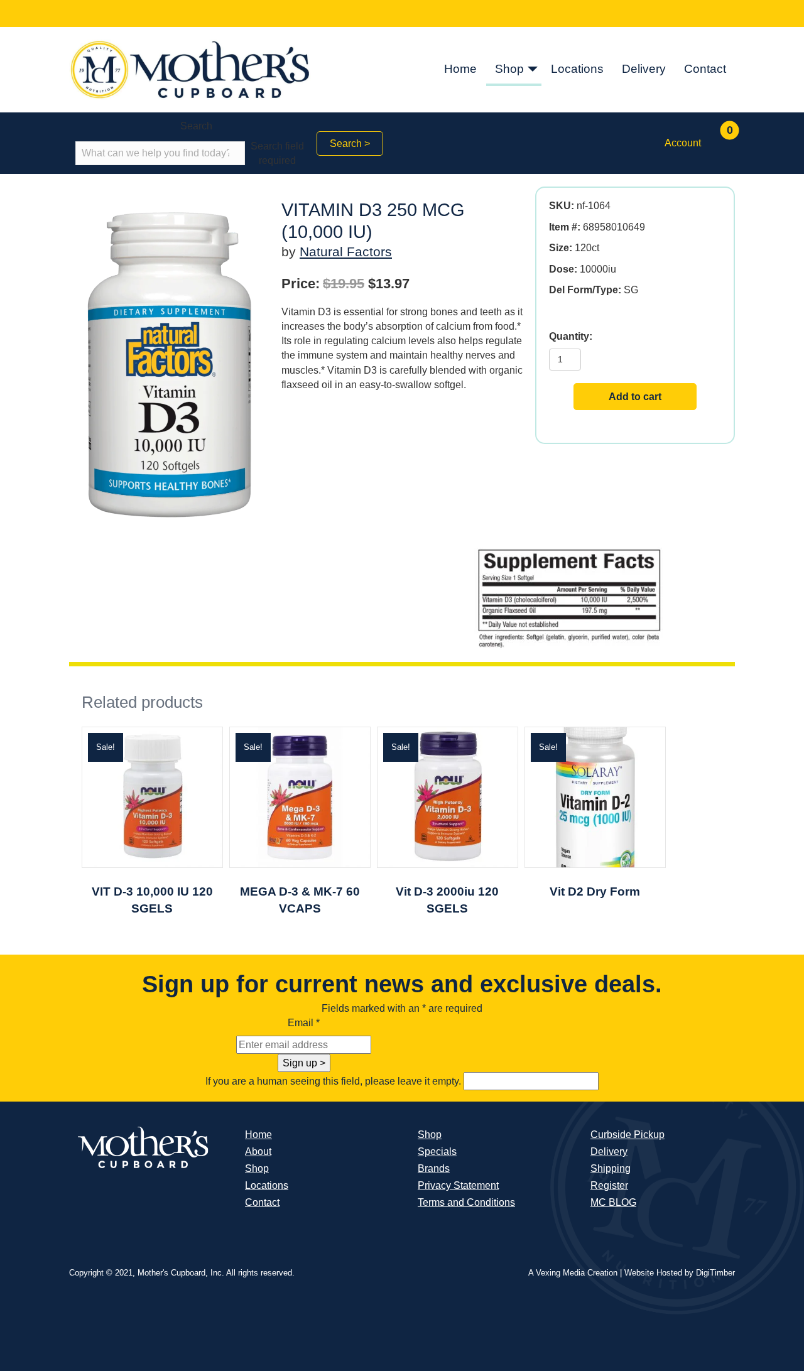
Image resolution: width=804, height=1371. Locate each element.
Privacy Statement (458, 1185)
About (258, 1151)
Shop (509, 68)
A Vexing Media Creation (572, 1272)
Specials (437, 1151)
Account (683, 143)
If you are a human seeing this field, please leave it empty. (334, 1081)
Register (609, 1185)
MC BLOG (613, 1202)
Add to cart (635, 396)
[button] (532, 70)
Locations (577, 68)
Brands (434, 1168)
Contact (705, 68)
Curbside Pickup (627, 1134)
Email (304, 1022)
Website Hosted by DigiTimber (679, 1272)
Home (460, 68)
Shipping (610, 1168)
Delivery (644, 68)
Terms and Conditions (466, 1202)
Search (196, 126)
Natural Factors (346, 251)
